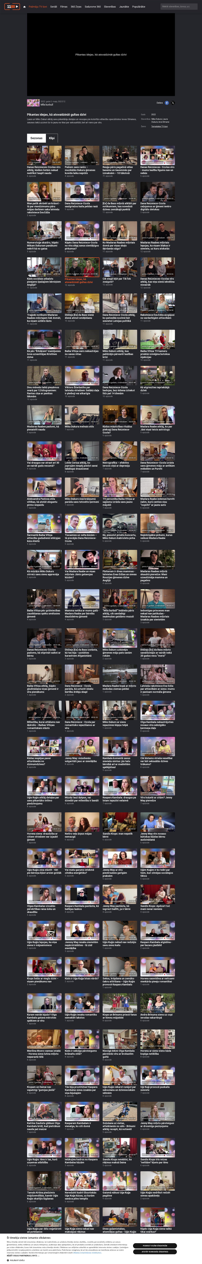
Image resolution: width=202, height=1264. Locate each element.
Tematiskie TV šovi (159, 126)
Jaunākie (124, 6)
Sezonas (36, 138)
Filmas (63, 6)
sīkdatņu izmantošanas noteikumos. (87, 1253)
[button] (67, 1255)
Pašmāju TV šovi (38, 6)
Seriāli (53, 6)
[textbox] (179, 6)
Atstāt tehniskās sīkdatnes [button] (155, 1252)
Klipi (52, 138)
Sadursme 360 (93, 6)
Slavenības (110, 6)
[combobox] (179, 6)
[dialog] (101, 1249)
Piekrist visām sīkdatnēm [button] (155, 1246)
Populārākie (138, 6)
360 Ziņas (76, 6)
